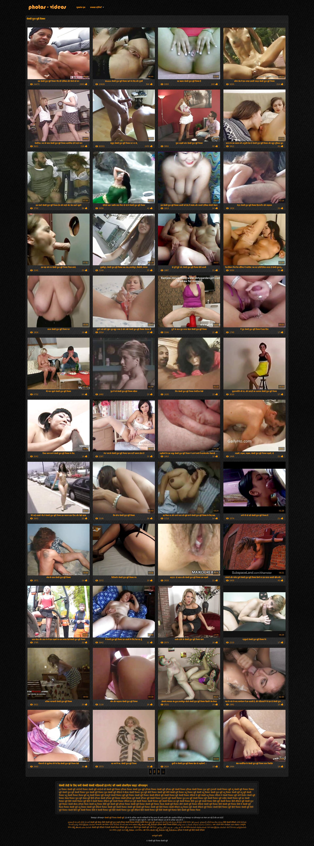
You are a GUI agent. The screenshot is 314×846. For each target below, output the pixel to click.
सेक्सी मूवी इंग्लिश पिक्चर (120, 804)
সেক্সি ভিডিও (146, 830)
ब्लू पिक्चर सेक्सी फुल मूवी (212, 792)
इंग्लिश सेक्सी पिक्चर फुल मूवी (198, 789)
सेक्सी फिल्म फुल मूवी (147, 822)
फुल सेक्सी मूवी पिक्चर (95, 792)
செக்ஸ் (130, 827)
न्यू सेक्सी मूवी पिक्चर (240, 789)
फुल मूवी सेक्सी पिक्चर (76, 792)
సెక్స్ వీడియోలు (171, 830)
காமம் (196, 822)
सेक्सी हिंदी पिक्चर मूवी (222, 807)
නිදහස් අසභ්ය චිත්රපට (203, 824)
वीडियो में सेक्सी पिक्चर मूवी (226, 795)
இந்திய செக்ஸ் (89, 824)
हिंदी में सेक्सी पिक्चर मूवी (102, 810)
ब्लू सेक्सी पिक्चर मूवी (95, 795)
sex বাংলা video (131, 824)
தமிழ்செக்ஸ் (241, 827)
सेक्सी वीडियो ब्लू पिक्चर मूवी (180, 807)
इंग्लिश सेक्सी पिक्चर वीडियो (130, 822)
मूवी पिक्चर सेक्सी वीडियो (150, 795)
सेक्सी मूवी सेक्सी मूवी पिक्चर (138, 807)
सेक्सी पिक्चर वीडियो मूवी (102, 801)
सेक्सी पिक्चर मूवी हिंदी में (82, 801)
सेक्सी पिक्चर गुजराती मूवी (160, 798)
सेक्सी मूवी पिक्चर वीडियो (193, 804)
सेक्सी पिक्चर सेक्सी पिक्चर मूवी (149, 801)
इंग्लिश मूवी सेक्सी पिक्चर (175, 789)
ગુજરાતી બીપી (205, 822)
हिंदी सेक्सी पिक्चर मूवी (149, 810)
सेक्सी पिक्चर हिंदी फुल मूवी (190, 801)
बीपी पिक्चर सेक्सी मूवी (157, 792)
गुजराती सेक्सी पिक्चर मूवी (220, 789)
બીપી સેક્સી (85, 822)
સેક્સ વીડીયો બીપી (178, 822)
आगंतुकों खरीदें (157, 836)
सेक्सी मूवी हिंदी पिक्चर (159, 807)
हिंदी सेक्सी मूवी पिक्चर (168, 810)
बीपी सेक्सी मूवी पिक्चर (175, 792)
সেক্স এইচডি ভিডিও (219, 824)
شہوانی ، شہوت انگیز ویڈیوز (169, 827)
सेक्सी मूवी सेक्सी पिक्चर (117, 807)
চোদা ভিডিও (139, 830)
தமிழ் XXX (78, 824)
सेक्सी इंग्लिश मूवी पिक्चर (110, 798)
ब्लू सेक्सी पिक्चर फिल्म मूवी (75, 795)
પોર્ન (123, 830)
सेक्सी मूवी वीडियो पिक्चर (97, 807)
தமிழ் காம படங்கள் (184, 824)
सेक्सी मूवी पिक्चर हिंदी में (232, 804)
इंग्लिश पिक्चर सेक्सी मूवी (155, 789)
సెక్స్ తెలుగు (76, 827)
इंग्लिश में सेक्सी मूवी (184, 830)
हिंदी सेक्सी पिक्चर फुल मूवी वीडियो (126, 810)
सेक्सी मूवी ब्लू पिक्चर (78, 807)
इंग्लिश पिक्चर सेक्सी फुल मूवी (133, 789)
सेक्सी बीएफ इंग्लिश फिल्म (78, 804)
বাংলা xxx (210, 827)
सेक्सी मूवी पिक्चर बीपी (174, 804)
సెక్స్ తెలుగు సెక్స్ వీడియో (147, 824)
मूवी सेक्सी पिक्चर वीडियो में (186, 795)
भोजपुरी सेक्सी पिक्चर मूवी (114, 795)
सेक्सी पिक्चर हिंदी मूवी (211, 801)
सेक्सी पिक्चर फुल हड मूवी (181, 798)
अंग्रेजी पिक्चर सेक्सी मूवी (86, 789)
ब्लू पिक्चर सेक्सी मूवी (231, 792)
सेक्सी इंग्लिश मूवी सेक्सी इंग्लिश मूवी (135, 798)
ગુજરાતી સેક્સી (74, 822)
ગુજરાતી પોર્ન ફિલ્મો (163, 822)
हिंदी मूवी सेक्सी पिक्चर (82, 810)
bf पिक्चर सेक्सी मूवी (67, 789)
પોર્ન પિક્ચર (231, 827)
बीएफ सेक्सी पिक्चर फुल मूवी (135, 792)
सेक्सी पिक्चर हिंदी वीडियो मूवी (232, 801)
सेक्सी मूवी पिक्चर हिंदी (213, 804)
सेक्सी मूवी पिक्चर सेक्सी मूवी (115, 818)
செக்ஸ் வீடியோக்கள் (199, 827)
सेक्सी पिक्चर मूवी (200, 798)
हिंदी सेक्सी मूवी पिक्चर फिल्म (188, 810)
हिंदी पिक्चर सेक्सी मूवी (240, 807)
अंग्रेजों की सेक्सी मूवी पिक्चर (108, 789)
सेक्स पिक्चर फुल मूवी (73, 798)
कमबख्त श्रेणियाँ (96, 7)
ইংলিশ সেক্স (190, 822)
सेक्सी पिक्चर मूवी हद (235, 798)
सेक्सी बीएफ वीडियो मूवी (119, 827)
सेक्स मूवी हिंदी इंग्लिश (91, 798)
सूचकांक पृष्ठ (80, 7)
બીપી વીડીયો (114, 824)
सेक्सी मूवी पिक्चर (138, 804)
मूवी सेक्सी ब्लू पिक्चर (206, 795)
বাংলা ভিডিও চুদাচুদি (115, 830)
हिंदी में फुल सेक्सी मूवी (141, 827)
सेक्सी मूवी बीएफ (96, 822)
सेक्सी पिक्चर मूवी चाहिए (217, 798)
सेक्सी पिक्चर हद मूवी (170, 801)
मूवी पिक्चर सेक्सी (133, 795)
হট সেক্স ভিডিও (185, 827)
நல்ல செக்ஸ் (86, 827)
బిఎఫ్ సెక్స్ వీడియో (157, 830)
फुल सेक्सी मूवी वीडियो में (114, 792)
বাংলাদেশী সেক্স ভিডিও (102, 824)
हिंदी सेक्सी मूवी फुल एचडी (111, 822)
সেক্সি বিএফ (153, 827)
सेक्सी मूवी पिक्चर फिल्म (154, 804)
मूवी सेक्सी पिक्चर (168, 795)
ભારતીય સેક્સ (217, 822)
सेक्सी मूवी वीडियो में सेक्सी (101, 827)
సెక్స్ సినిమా (129, 830)
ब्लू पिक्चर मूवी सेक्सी (193, 792)
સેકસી (122, 824)
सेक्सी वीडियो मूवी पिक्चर (202, 807)
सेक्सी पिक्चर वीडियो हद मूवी (124, 801)
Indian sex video (232, 824)
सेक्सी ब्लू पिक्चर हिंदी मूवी (99, 804)
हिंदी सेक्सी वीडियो (229, 822)
